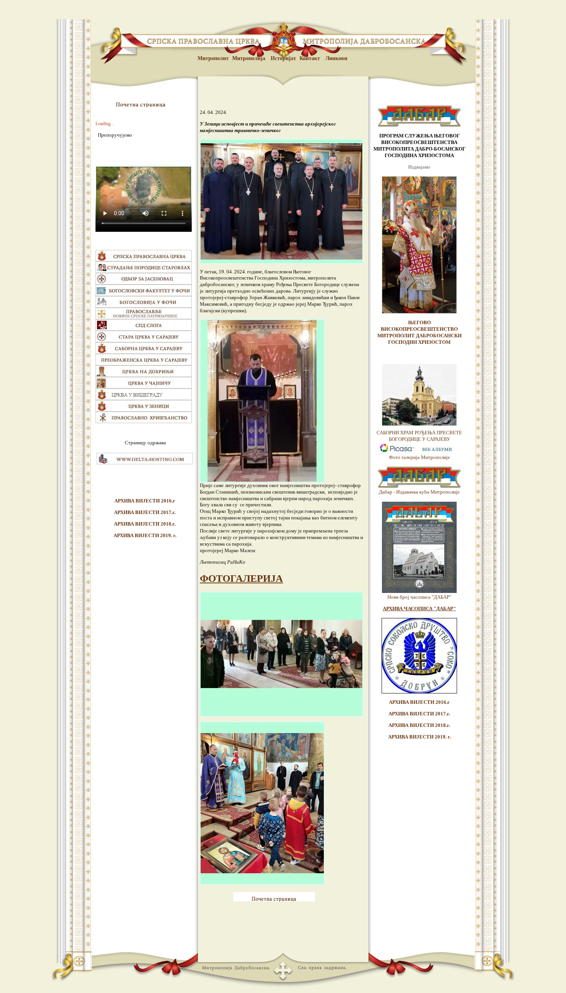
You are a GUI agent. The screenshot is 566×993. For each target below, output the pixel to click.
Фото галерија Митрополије (419, 457)
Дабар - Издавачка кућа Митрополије (419, 492)
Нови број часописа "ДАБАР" (419, 597)
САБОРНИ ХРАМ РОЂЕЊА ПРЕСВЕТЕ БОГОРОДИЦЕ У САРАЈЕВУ (419, 436)
